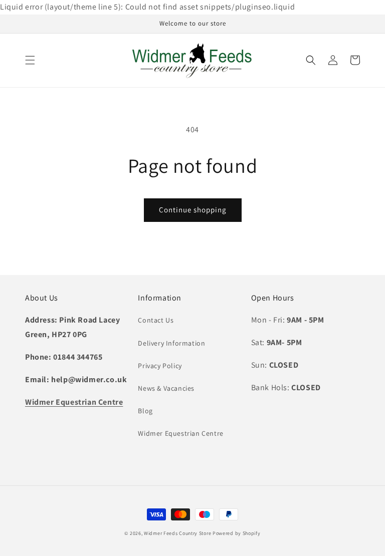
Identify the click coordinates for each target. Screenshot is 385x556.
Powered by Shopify (237, 533)
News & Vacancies (166, 388)
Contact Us (155, 320)
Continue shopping (193, 209)
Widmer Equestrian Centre (180, 433)
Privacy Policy (159, 365)
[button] (30, 60)
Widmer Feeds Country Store (177, 533)
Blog (145, 410)
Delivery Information (171, 343)
